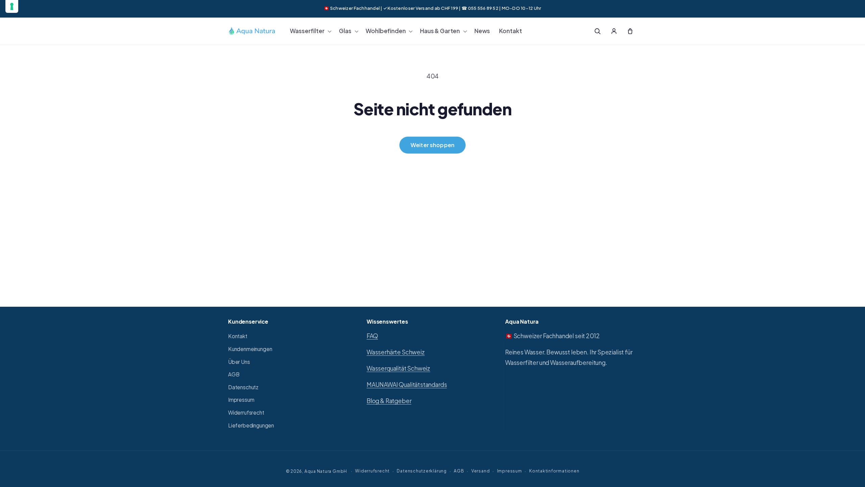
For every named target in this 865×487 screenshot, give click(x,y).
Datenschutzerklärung (421, 470)
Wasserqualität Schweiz (398, 368)
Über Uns (239, 361)
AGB (233, 374)
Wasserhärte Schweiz (396, 352)
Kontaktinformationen (554, 470)
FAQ (372, 336)
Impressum (241, 399)
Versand (480, 470)
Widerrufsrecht (246, 412)
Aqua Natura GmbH (325, 471)
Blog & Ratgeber (389, 400)
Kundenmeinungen (250, 349)
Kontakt (237, 336)
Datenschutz (243, 387)
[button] (310, 31)
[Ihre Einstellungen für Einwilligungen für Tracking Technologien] (11, 6)
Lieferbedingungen (251, 425)
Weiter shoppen (432, 144)
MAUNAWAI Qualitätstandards (407, 384)
